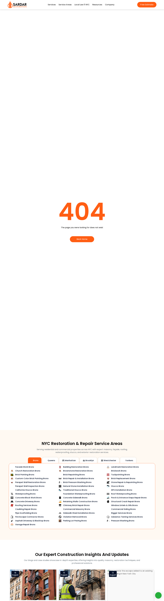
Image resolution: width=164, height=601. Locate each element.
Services (52, 4)
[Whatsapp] (158, 595)
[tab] (34, 460)
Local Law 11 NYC (81, 4)
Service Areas (65, 4)
